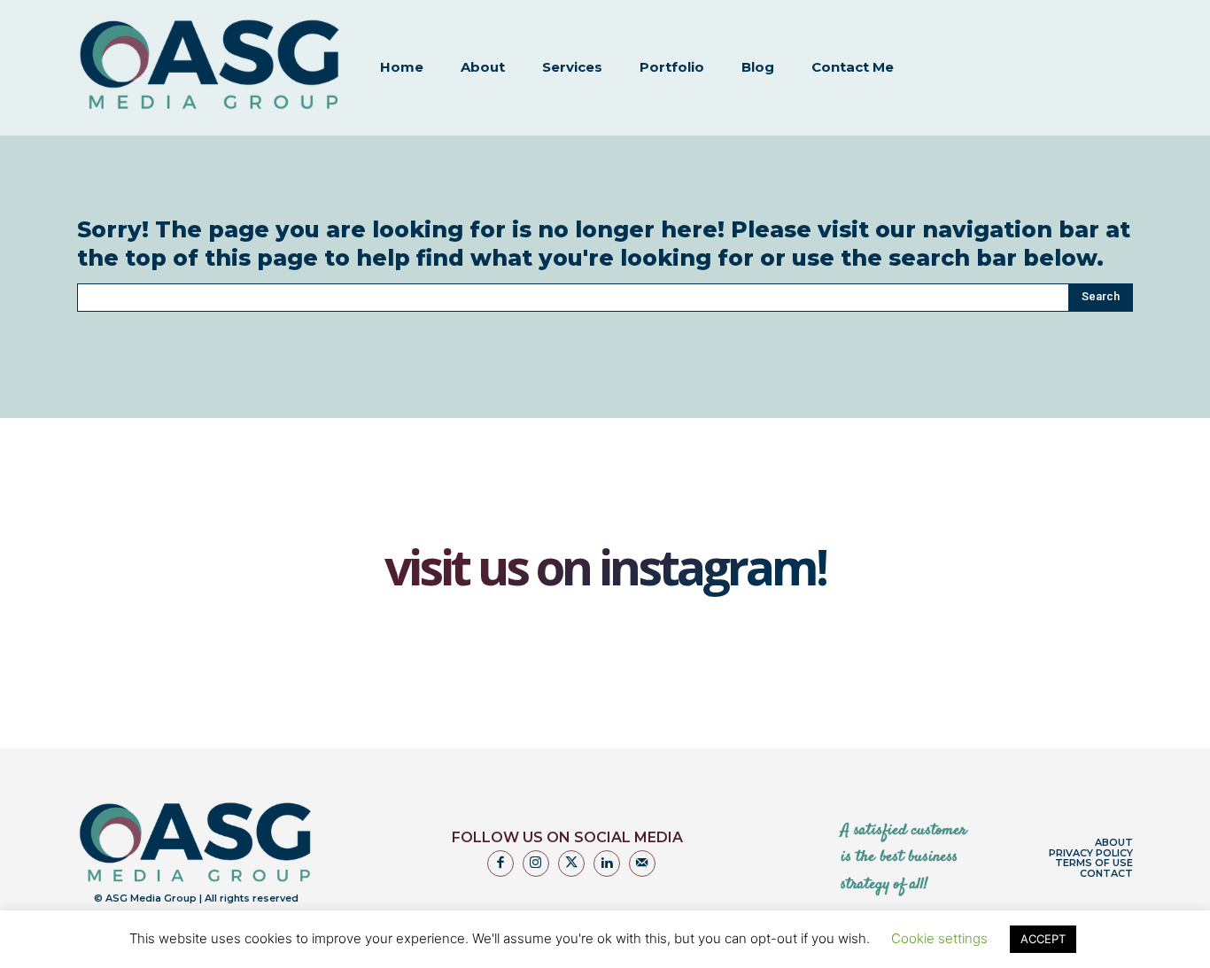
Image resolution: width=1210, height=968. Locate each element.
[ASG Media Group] (210, 66)
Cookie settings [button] (939, 938)
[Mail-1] (642, 863)
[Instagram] (536, 863)
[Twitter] (571, 863)
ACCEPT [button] (1043, 939)
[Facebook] (500, 863)
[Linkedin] (606, 863)
